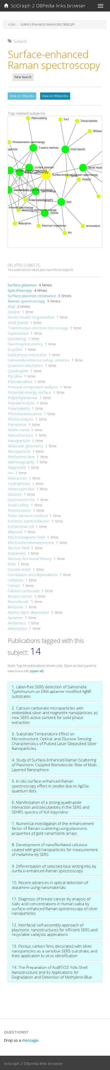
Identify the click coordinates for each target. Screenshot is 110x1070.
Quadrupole (18, 370)
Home (12, 24)
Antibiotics (17, 622)
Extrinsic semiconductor (29, 521)
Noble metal (18, 429)
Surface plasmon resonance (32, 295)
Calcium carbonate (24, 590)
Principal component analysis (33, 386)
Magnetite (17, 467)
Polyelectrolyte (21, 402)
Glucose (15, 494)
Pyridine (15, 376)
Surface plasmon (22, 284)
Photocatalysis (21, 419)
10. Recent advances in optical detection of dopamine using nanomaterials (50, 885)
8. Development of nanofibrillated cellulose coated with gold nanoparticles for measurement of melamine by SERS (55, 849)
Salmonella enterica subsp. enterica (38, 360)
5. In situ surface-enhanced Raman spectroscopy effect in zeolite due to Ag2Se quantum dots (50, 785)
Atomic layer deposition (28, 612)
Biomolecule (18, 601)
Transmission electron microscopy (38, 327)
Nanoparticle (19, 440)
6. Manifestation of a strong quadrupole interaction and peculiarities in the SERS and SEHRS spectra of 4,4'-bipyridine (50, 807)
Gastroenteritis (21, 499)
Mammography (21, 461)
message (30, 1040)
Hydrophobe (19, 483)
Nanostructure (20, 435)
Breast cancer (20, 596)
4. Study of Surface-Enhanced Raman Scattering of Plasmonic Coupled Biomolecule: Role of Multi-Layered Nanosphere (54, 764)
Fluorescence (19, 510)
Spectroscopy (20, 290)
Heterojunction (21, 488)
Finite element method (28, 515)
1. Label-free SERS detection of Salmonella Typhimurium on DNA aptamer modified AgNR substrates (51, 691)
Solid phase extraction (27, 354)
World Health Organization (31, 317)
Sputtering (17, 338)
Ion (10, 472)
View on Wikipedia (55, 96)
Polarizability (19, 408)
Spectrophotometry (25, 343)
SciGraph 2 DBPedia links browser (46, 5)
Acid (11, 306)
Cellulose (15, 580)
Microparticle (19, 451)
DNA (12, 563)
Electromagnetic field (26, 537)
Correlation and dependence (33, 574)
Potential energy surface (29, 392)
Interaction (17, 478)
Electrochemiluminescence (31, 542)
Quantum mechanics (25, 365)
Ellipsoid (15, 531)
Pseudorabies (20, 381)
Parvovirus (17, 424)
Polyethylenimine (23, 397)
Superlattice (18, 333)
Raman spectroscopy (26, 301)
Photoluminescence (25, 413)
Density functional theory (30, 558)
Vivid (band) (18, 322)
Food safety (18, 504)
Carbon (14, 585)
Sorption (15, 349)
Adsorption (17, 628)
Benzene (15, 606)
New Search (23, 77)
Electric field (18, 547)
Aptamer (15, 617)
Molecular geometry (25, 445)
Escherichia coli (21, 526)
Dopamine (17, 553)
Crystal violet (19, 569)
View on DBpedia (21, 96)
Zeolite (14, 311)
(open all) (36, 671)
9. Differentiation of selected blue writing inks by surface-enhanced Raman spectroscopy (54, 869)
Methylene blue (21, 456)
